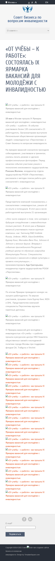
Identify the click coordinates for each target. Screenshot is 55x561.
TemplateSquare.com (32, 555)
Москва (11, 2)
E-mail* (9, 523)
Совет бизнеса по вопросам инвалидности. (16, 551)
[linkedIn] (30, 521)
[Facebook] (24, 521)
